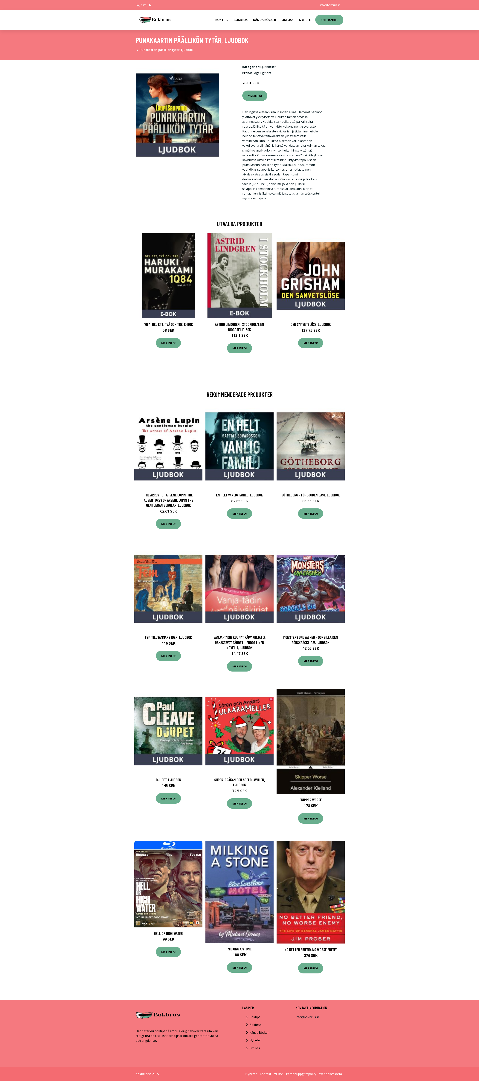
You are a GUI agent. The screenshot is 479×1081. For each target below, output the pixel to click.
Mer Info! (255, 95)
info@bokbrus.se (330, 5)
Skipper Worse (311, 799)
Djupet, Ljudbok (168, 779)
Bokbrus (241, 20)
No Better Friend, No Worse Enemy (310, 949)
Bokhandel (329, 20)
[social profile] (150, 5)
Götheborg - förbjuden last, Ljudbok (310, 495)
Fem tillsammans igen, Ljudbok (168, 637)
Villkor (278, 1074)
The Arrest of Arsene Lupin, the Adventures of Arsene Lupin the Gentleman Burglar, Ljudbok (168, 500)
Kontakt (265, 1074)
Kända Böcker (264, 20)
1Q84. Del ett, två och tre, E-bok (168, 324)
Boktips (221, 20)
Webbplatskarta (330, 1074)
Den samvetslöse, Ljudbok (311, 324)
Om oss (254, 1048)
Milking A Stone (239, 949)
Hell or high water (168, 933)
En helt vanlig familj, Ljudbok (239, 495)
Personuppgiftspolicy (301, 1074)
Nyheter (305, 20)
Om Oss (287, 20)
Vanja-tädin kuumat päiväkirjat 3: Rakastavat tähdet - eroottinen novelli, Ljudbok (239, 642)
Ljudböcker (268, 67)
